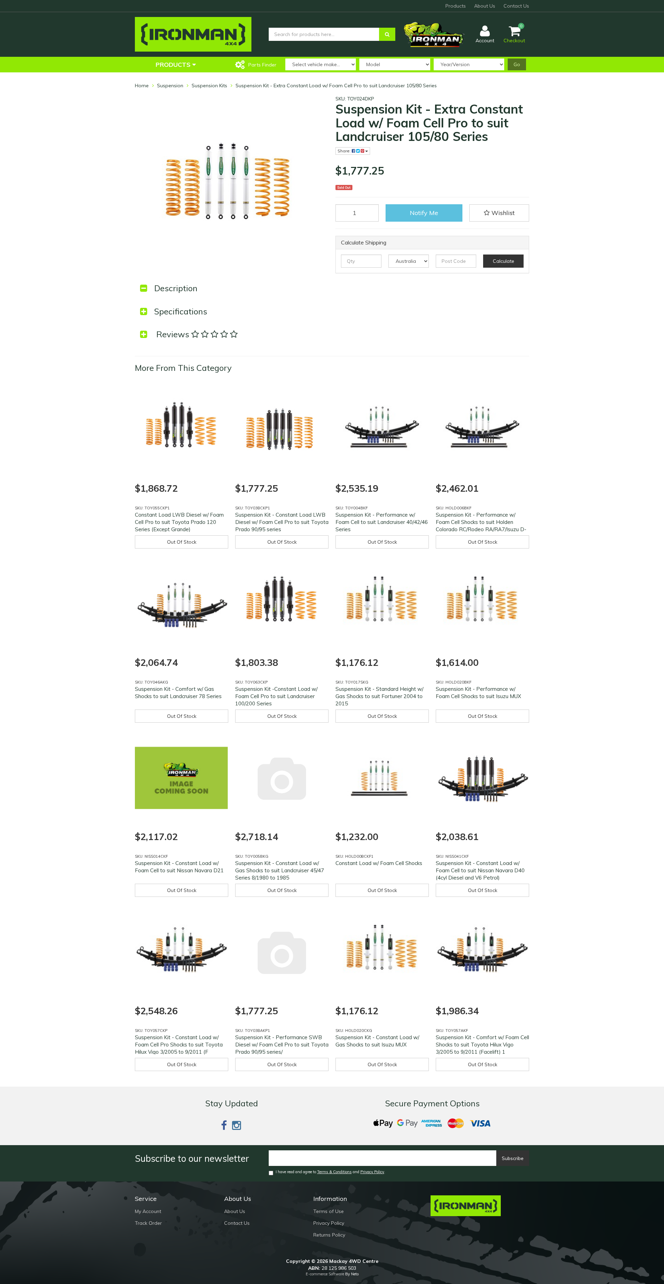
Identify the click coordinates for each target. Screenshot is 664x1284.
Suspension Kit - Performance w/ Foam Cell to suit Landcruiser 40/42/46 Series (381, 522)
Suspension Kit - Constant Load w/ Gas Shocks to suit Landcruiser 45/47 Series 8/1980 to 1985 (279, 870)
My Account (148, 1211)
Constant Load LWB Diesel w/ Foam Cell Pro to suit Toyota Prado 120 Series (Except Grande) (179, 522)
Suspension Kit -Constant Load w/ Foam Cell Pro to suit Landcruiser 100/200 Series (276, 696)
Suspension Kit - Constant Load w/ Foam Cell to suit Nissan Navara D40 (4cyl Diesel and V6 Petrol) (480, 870)
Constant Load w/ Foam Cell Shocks (378, 863)
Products (455, 6)
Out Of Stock (181, 542)
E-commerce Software (325, 1274)
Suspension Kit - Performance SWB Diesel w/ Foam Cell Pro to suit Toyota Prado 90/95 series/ (282, 1044)
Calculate (503, 261)
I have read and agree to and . (330, 1171)
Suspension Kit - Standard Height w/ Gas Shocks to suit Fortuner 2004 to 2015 (379, 696)
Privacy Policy (372, 1171)
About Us (484, 6)
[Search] (387, 34)
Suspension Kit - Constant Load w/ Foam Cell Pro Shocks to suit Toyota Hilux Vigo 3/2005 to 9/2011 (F (179, 1044)
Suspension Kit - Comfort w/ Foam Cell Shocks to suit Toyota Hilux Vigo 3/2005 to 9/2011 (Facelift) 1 (482, 1044)
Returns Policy (329, 1235)
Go (517, 64)
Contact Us (516, 6)
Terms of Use (328, 1211)
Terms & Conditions (334, 1171)
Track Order (148, 1223)
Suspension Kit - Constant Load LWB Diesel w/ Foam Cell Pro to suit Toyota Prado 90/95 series (282, 522)
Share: (345, 150)
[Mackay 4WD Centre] (193, 34)
